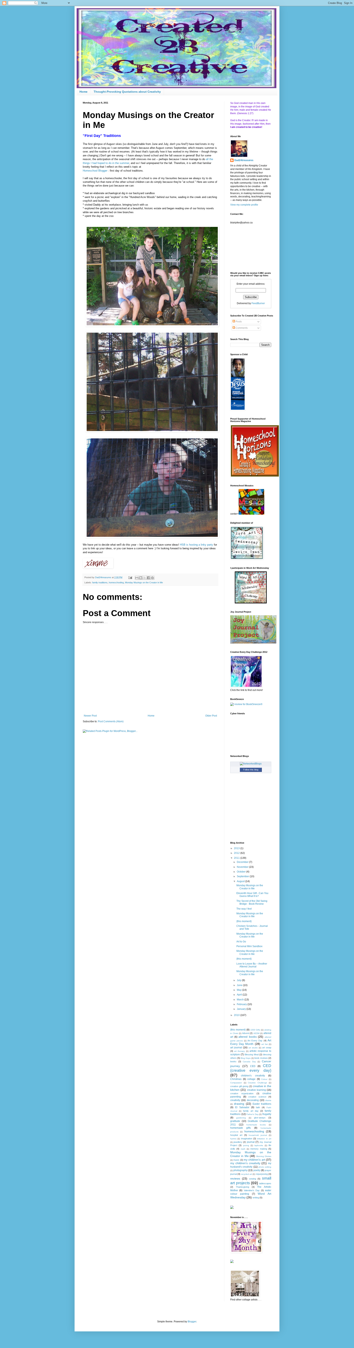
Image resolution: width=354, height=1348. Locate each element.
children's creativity (253, 1075)
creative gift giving (239, 1086)
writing (256, 1197)
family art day (250, 1111)
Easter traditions (262, 1103)
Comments (241, 327)
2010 (237, 1015)
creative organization (241, 1093)
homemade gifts (240, 1127)
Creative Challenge (257, 1083)
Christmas (236, 1079)
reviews (235, 1178)
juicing (246, 1145)
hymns (233, 1139)
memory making (258, 1149)
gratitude (235, 1121)
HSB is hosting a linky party (196, 544)
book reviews (261, 1058)
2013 (237, 848)
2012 (237, 853)
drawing (239, 1103)
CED (252, 1066)
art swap (266, 1047)
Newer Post (90, 715)
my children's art (254, 1159)
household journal (258, 1135)
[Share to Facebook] (148, 578)
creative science (257, 1096)
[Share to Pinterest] (152, 578)
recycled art (246, 1174)
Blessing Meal (252, 1054)
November (243, 867)
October (241, 871)
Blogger (192, 1321)
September (243, 876)
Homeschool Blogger (95, 170)
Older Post (211, 715)
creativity (235, 1100)
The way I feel (244, 908)
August (241, 881)
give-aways (260, 1117)
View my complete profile (244, 204)
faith (258, 1107)
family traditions (100, 582)
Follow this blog (250, 769)
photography (240, 1170)
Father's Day (252, 1114)
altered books (247, 1036)
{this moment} (244, 921)
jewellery (238, 1142)
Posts (238, 321)
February (242, 1004)
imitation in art (264, 1139)
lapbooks (258, 1145)
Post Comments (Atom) (111, 721)
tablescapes (265, 1183)
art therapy (239, 1051)
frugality (266, 1114)
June (240, 985)
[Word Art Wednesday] (251, 602)
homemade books (256, 1125)
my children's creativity (245, 1163)
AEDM (256, 1033)
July (239, 980)
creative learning (256, 1090)
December (243, 862)
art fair (264, 1044)
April (240, 994)
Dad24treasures (243, 160)
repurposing (262, 1174)
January (241, 1009)
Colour (264, 1079)
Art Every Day (255, 1040)
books (233, 1061)
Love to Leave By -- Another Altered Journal (251, 965)
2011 (237, 858)
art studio (253, 1048)
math (243, 1149)
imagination (246, 1138)
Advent (245, 1033)
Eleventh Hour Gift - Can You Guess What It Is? (252, 895)
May (239, 990)
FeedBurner (258, 303)
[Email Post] (130, 577)
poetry (256, 1170)
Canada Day (249, 1061)
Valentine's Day (252, 1190)
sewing (252, 1178)
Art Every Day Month (250, 1042)
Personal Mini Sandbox (249, 946)
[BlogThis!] (141, 578)
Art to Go (241, 941)
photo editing (265, 1167)
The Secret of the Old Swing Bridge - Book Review (251, 902)
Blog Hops (246, 1058)
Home (83, 91)
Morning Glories (263, 1156)
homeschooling (116, 582)
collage (251, 1079)
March (240, 999)
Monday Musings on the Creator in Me (144, 582)
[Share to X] (145, 578)
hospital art (236, 1135)
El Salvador (242, 1107)
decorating (253, 1100)
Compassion (236, 1083)
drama (268, 1100)
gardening (241, 1118)
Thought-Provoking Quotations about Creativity (127, 91)
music (236, 1160)
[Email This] (137, 578)
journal (251, 1142)
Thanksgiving (242, 1187)
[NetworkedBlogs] (251, 763)
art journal (236, 1047)
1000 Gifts (255, 1030)
